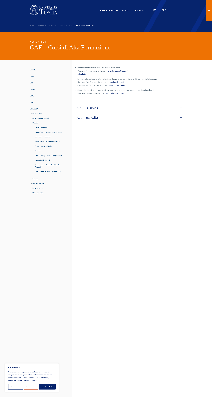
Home (32, 25)
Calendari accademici (43, 137)
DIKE (32, 96)
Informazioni (37, 113)
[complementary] (32, 377)
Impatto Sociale (38, 183)
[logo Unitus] (43, 14)
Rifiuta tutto (30, 387)
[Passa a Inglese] (165, 10)
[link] (156, 10)
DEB (31, 83)
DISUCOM (53, 25)
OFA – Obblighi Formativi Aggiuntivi (48, 155)
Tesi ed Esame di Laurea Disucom (47, 141)
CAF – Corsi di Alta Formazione (48, 172)
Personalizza (15, 387)
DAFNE (33, 70)
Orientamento (37, 193)
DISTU (32, 102)
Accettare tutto (47, 387)
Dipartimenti (42, 25)
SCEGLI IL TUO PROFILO (134, 10)
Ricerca (35, 179)
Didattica (63, 25)
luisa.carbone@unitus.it (118, 85)
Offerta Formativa (41, 127)
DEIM (32, 76)
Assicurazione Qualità (40, 118)
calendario (81, 74)
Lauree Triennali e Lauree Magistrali (48, 132)
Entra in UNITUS (109, 10)
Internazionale (37, 188)
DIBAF (32, 89)
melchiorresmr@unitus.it (118, 71)
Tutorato (38, 151)
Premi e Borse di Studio (43, 146)
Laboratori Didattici (42, 160)
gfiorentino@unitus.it (116, 82)
